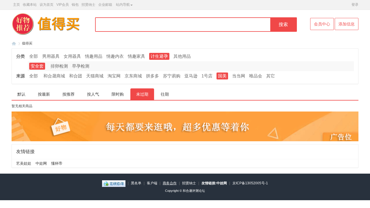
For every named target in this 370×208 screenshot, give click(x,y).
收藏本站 (30, 5)
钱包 (75, 5)
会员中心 (322, 24)
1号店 (206, 75)
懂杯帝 (56, 163)
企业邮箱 (105, 5)
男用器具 (51, 56)
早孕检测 (80, 66)
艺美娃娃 (23, 163)
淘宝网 (114, 75)
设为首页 (46, 5)
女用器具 (72, 56)
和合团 (75, 75)
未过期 (142, 94)
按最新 (44, 94)
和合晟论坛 (14, 43)
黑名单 (136, 183)
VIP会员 (62, 5)
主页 (16, 5)
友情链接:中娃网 (214, 183)
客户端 (152, 183)
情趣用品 (93, 56)
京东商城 (133, 75)
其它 (270, 75)
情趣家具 (136, 56)
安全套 (37, 66)
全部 (33, 56)
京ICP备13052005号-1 (250, 183)
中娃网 (41, 163)
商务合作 (170, 183)
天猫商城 (94, 75)
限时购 (118, 94)
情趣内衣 (115, 56)
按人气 (93, 94)
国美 (222, 75)
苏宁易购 (171, 75)
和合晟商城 (54, 75)
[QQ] (113, 183)
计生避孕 (159, 56)
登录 (355, 5)
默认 (21, 94)
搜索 (283, 24)
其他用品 (182, 56)
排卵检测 (59, 66)
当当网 (238, 75)
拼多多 (152, 75)
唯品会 (255, 75)
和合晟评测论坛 (194, 190)
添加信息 (346, 24)
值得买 (27, 43)
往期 (165, 94)
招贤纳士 (88, 5)
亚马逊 (190, 75)
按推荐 (68, 94)
